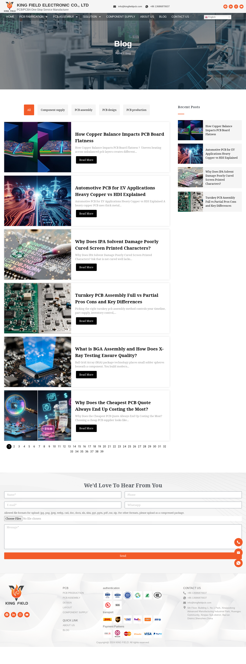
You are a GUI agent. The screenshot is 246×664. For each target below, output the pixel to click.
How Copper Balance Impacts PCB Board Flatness (119, 137)
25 (129, 446)
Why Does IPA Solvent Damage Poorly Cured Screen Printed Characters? (116, 244)
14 (74, 446)
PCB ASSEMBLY (63, 16)
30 (154, 446)
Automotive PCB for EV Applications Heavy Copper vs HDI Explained (115, 191)
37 (91, 451)
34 (76, 451)
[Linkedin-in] (231, 7)
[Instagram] (236, 7)
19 (99, 446)
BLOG (163, 16)
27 (139, 446)
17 (89, 446)
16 (84, 446)
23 (119, 446)
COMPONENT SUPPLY (120, 16)
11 (59, 446)
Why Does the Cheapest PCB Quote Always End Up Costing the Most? (113, 405)
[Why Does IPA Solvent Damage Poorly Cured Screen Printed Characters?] (37, 254)
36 (86, 451)
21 (109, 446)
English (212, 17)
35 (81, 451)
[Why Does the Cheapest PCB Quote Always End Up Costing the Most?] (37, 415)
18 (94, 446)
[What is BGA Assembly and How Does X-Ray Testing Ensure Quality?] (37, 362)
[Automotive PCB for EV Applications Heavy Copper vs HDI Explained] (37, 201)
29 (149, 446)
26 (134, 446)
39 (101, 451)
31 (159, 446)
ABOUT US (147, 16)
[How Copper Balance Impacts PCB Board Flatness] (37, 147)
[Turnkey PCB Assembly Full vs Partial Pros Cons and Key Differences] (37, 308)
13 (69, 446)
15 (79, 446)
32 (164, 446)
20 (104, 446)
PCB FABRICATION (31, 16)
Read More (86, 160)
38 (96, 451)
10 (54, 446)
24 (124, 446)
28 (144, 446)
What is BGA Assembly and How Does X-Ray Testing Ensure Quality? (119, 352)
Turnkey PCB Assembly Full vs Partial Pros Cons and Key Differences (116, 298)
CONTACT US (180, 16)
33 (71, 451)
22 (114, 446)
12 (64, 446)
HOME (10, 16)
